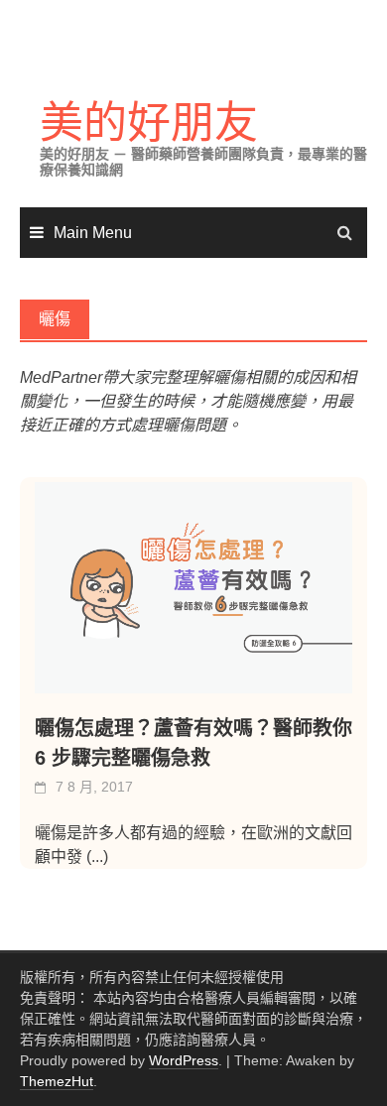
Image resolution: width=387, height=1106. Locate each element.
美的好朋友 (149, 122)
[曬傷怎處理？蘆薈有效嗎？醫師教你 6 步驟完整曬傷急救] (193, 587)
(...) (97, 856)
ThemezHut (56, 1081)
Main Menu (93, 232)
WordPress (183, 1060)
